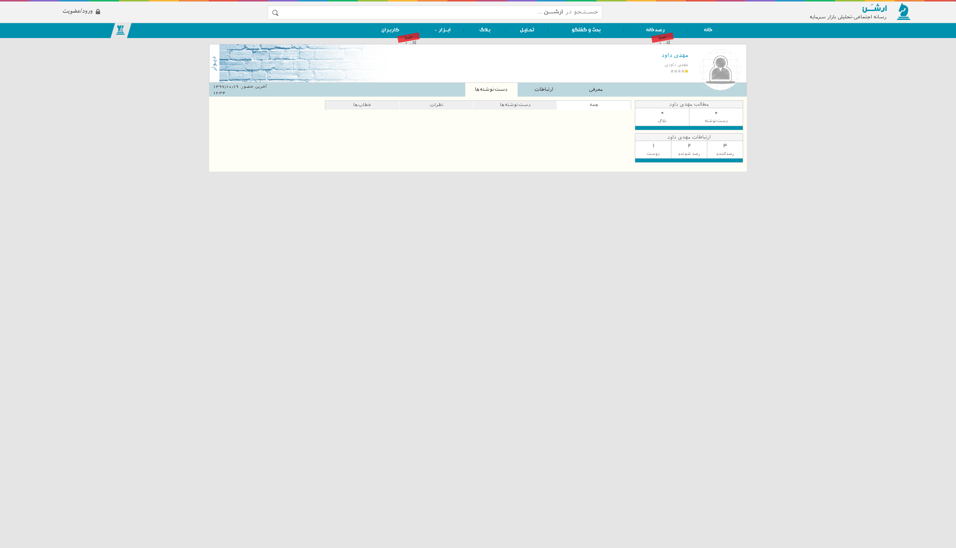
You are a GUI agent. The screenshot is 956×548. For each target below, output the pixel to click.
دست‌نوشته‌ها (491, 89)
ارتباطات (543, 89)
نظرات (436, 104)
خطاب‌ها (362, 104)
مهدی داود (674, 55)
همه (594, 104)
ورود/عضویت (142, 5)
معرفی (596, 89)
